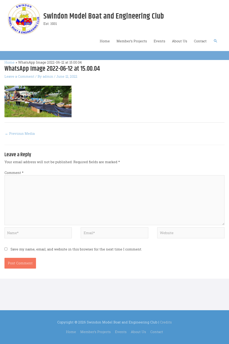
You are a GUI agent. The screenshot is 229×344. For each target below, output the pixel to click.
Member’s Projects (132, 41)
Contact (200, 41)
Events (159, 41)
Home (105, 41)
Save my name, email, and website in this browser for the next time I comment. (76, 249)
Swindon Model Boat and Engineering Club (103, 16)
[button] (215, 41)
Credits (166, 322)
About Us (179, 41)
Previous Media (20, 133)
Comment (13, 172)
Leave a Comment (19, 76)
